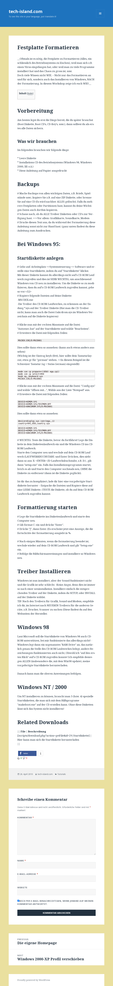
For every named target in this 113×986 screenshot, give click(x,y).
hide (30, 93)
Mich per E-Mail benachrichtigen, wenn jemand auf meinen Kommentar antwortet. (55, 902)
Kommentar (25, 817)
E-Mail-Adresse (27, 874)
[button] (27, 753)
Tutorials (61, 774)
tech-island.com (26, 11)
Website (22, 887)
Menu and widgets (100, 17)
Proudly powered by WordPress (33, 980)
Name (21, 860)
